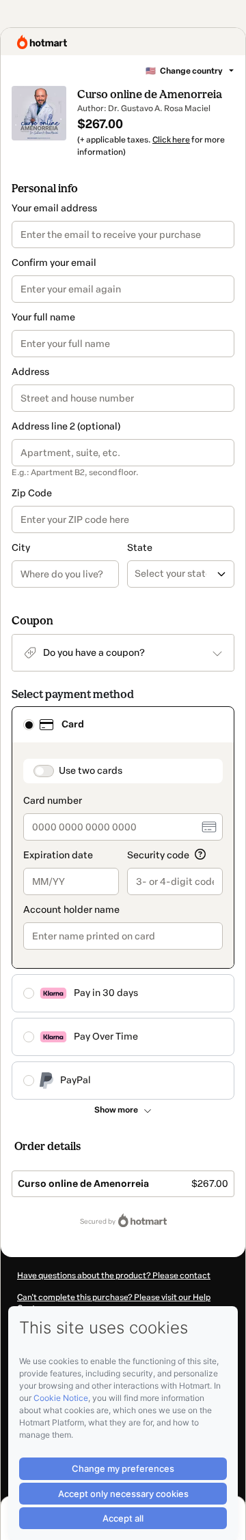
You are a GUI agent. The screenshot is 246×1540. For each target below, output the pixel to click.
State (139, 548)
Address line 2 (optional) (66, 426)
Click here (171, 140)
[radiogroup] (123, 903)
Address (30, 372)
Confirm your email (54, 263)
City (21, 548)
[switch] (43, 771)
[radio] (28, 724)
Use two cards (90, 770)
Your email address (54, 208)
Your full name (43, 317)
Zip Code (32, 493)
